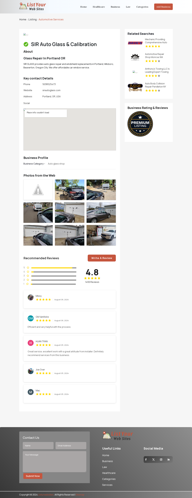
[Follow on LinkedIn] (168, 459)
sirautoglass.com (51, 90)
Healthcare (99, 6)
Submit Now (33, 476)
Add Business (163, 6)
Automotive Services (51, 19)
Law (128, 6)
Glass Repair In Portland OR (44, 58)
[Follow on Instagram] (161, 459)
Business (115, 6)
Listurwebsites (46, 494)
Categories (142, 6)
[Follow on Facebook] (146, 459)
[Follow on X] (153, 459)
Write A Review (101, 258)
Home (83, 6)
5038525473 (49, 84)
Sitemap (80, 494)
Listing (32, 19)
